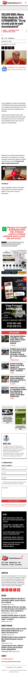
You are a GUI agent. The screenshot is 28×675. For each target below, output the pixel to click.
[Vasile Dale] (2, 38)
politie (9, 244)
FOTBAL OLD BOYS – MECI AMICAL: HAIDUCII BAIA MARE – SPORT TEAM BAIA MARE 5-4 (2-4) (14, 527)
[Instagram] (6, 589)
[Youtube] (18, 589)
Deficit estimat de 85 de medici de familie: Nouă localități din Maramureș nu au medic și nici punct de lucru (14, 631)
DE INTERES (13, 345)
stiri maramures (13, 245)
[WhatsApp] (12, 47)
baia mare (9, 242)
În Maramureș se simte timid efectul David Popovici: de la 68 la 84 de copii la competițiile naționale (13, 544)
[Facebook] (2, 47)
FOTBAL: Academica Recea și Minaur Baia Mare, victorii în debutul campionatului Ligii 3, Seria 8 (14, 519)
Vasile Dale (11, 38)
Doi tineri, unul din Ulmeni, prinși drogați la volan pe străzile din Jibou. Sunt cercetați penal (7, 419)
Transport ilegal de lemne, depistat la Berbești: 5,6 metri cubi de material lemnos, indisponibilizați (12, 647)
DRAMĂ (12, 372)
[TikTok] (10, 589)
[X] (6, 47)
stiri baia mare (5, 245)
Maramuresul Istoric (9, 31)
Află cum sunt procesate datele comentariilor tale (12, 506)
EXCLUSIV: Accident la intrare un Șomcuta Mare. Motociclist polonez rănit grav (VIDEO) (13, 639)
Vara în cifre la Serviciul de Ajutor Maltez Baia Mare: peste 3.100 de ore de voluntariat (18, 379)
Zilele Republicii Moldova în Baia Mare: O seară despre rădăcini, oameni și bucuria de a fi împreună (17, 339)
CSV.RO (7, 670)
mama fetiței (20, 242)
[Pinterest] (9, 47)
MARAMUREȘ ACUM (15, 360)
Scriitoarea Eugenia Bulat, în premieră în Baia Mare (20, 428)
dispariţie (15, 242)
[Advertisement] (14, 87)
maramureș (4, 244)
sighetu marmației (16, 244)
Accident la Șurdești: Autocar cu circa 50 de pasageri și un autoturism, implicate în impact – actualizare (17, 367)
